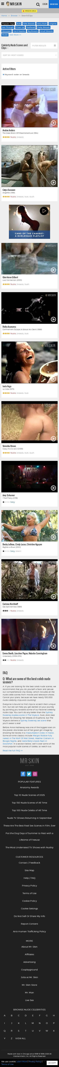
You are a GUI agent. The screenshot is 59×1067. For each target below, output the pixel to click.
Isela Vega (7, 386)
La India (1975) (8, 389)
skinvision (6, 31)
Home (4, 15)
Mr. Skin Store (29, 985)
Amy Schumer (9, 495)
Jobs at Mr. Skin (29, 977)
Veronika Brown (9, 446)
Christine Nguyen (34, 544)
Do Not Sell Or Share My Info (29, 916)
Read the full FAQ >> (13, 750)
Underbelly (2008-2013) (12, 656)
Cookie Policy (29, 901)
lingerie (53, 24)
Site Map (29, 870)
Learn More (22, 1061)
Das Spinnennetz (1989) (12, 607)
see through (8, 27)
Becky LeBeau (9, 544)
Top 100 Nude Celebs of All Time (29, 810)
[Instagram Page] (35, 774)
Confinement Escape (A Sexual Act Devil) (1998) (22, 329)
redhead (30, 27)
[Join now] (54, 4)
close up (20, 27)
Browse (14, 15)
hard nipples (19, 31)
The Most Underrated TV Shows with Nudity (29, 847)
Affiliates (29, 954)
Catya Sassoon (9, 189)
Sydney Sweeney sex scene (33, 720)
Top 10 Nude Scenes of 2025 (29, 795)
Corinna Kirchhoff (10, 603)
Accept (52, 1063)
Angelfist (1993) (9, 193)
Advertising (29, 962)
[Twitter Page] (29, 774)
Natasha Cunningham (38, 653)
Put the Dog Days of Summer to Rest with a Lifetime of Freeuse (29, 836)
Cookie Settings (29, 908)
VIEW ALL (18, 1038)
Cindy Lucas (20, 544)
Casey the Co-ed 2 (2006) (13, 449)
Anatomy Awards (29, 787)
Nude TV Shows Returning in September (29, 818)
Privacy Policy (29, 885)
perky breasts (43, 27)
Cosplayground (29, 969)
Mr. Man (29, 992)
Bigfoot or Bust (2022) (12, 547)
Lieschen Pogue (21, 653)
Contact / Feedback (29, 862)
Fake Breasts (29, 24)
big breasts (33, 31)
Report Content (29, 924)
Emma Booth (8, 653)
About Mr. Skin (29, 946)
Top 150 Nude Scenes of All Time (29, 802)
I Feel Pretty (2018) (10, 498)
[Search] (38, 4)
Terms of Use (29, 893)
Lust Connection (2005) (12, 280)
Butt (19, 24)
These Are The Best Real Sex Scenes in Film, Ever (29, 825)
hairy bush (42, 24)
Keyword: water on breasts (16, 74)
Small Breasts (46, 31)
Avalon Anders (9, 130)
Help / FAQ (29, 878)
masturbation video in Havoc (40, 733)
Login (45, 4)
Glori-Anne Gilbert (10, 277)
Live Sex (29, 1000)
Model (5, 35)
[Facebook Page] (23, 774)
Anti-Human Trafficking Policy (29, 931)
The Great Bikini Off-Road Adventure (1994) (20, 133)
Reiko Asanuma (9, 326)
